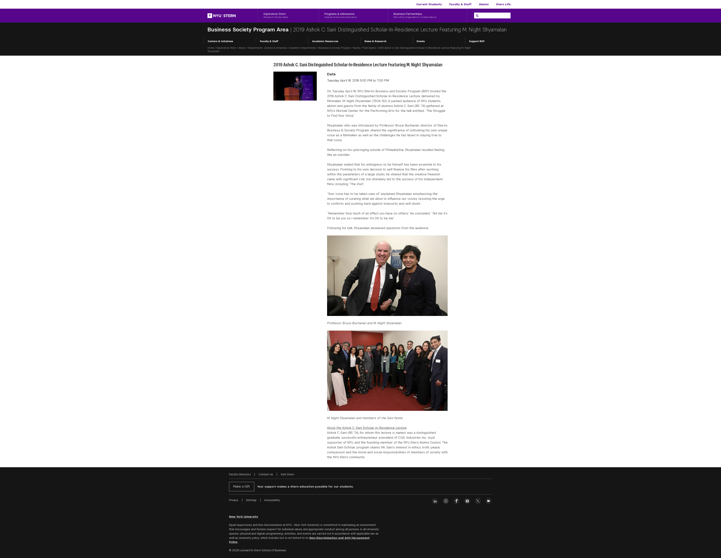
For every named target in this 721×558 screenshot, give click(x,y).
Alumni (484, 4)
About (242, 47)
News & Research (375, 41)
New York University (243, 516)
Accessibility (272, 500)
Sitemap (251, 500)
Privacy (233, 500)
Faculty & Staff (460, 4)
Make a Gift (241, 486)
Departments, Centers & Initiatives (267, 47)
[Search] (477, 15)
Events (421, 41)
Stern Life (503, 4)
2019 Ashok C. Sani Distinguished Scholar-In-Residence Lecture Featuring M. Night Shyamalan (400, 29)
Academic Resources (325, 41)
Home (210, 47)
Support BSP (477, 41)
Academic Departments (302, 47)
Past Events (369, 47)
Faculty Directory (240, 474)
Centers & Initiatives (220, 41)
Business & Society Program (335, 47)
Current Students (429, 4)
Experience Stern (226, 47)
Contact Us (266, 474)
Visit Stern (287, 474)
